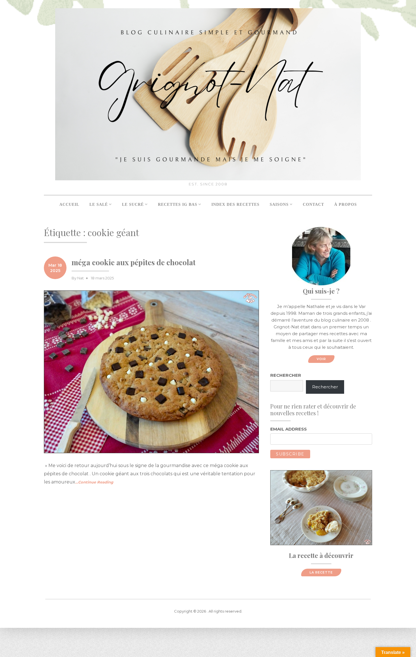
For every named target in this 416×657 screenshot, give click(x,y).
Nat (80, 278)
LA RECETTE (321, 572)
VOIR (321, 359)
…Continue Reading (94, 482)
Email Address (288, 429)
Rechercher (285, 375)
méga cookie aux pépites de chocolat (134, 262)
